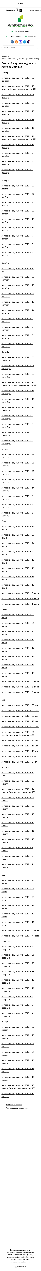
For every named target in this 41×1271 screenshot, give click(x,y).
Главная (4, 56)
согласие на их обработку (20, 1262)
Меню (20, 3)
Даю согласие (20, 1267)
